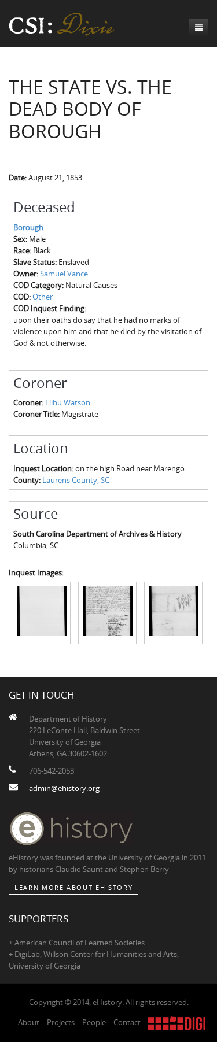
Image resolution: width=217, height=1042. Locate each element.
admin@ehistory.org (64, 788)
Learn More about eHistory (73, 887)
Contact (127, 1022)
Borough (28, 227)
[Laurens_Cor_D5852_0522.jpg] (42, 612)
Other (42, 296)
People (94, 1022)
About (28, 1022)
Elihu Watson (67, 402)
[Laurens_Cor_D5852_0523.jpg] (107, 612)
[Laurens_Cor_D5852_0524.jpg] (173, 612)
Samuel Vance (64, 273)
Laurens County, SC (75, 480)
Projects (61, 1022)
